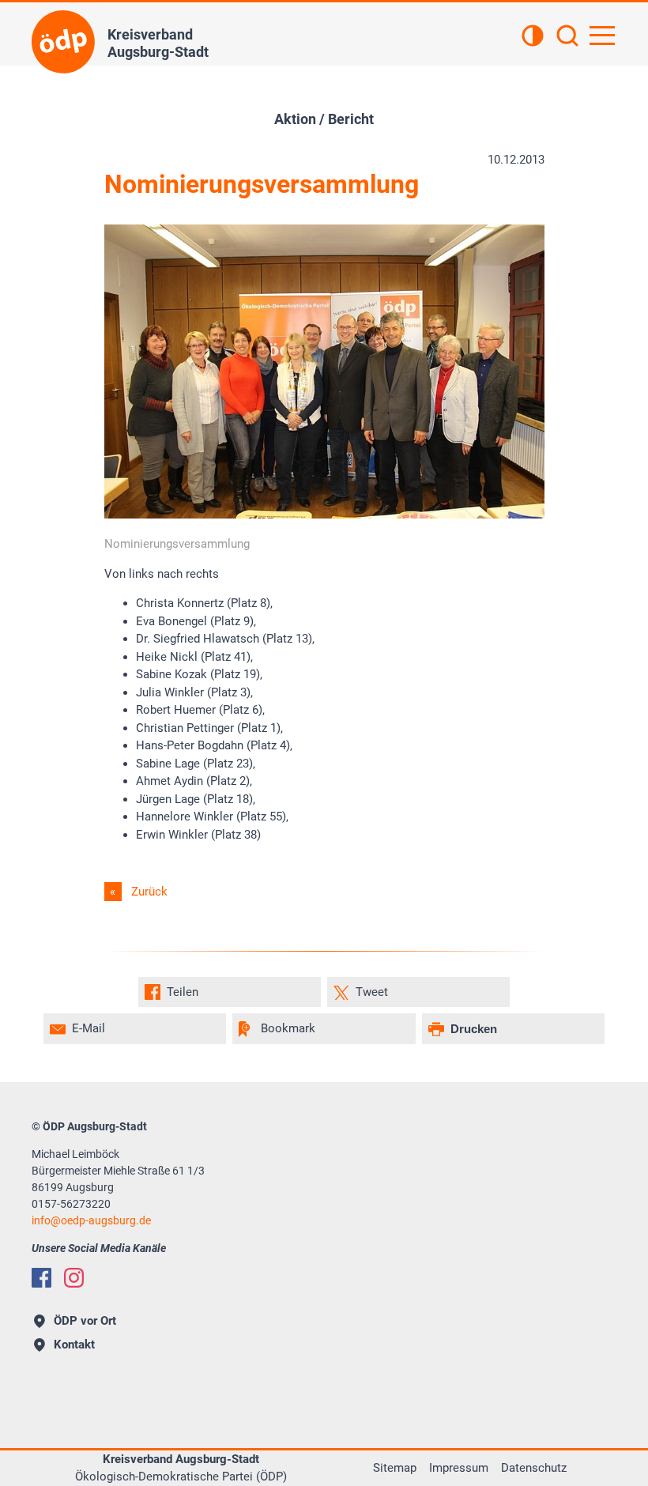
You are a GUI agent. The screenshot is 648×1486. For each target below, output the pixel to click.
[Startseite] (63, 42)
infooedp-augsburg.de (91, 1220)
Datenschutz (534, 1468)
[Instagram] (74, 1278)
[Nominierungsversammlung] (324, 514)
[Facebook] (41, 1278)
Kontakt (74, 1344)
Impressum (458, 1468)
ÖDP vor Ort (85, 1321)
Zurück (149, 891)
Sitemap (394, 1468)
